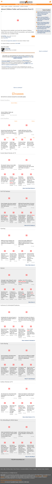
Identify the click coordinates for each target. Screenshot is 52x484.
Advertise (47, 469)
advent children (24, 6)
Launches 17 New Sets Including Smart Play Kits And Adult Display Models (43, 31)
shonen (10, 6)
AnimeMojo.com (8, 66)
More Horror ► (31, 302)
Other (16, 137)
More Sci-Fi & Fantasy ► (29, 225)
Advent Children (8, 37)
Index (5, 469)
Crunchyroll (25, 4)
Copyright (35, 469)
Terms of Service (26, 60)
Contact (43, 469)
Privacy (31, 469)
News (16, 4)
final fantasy (16, 6)
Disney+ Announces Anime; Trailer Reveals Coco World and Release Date (43, 19)
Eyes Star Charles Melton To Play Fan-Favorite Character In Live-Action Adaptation (43, 14)
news (6, 6)
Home (2, 6)
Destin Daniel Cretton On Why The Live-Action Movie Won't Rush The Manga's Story (43, 27)
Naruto (16, 121)
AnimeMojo (4, 36)
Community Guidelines (6, 61)
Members (34, 4)
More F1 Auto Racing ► (30, 378)
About (11, 469)
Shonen (20, 4)
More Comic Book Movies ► (29, 188)
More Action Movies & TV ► (29, 417)
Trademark (39, 469)
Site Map (8, 469)
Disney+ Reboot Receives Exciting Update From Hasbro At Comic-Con (43, 23)
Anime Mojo (6, 38)
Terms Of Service (17, 469)
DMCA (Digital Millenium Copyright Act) (20, 56)
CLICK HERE (17, 43)
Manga (30, 4)
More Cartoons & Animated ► (28, 340)
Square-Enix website (11, 40)
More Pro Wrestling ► (30, 456)
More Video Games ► (30, 265)
